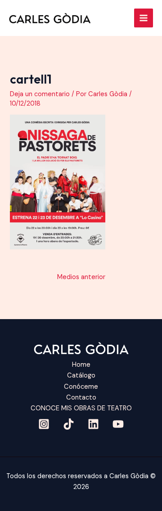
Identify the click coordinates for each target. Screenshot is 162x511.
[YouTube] (118, 424)
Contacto (81, 397)
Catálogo (81, 375)
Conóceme (81, 386)
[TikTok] (68, 424)
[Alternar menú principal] (143, 18)
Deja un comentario (40, 94)
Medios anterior (81, 277)
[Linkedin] (93, 424)
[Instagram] (44, 424)
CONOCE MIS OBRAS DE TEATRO (81, 408)
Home (81, 364)
